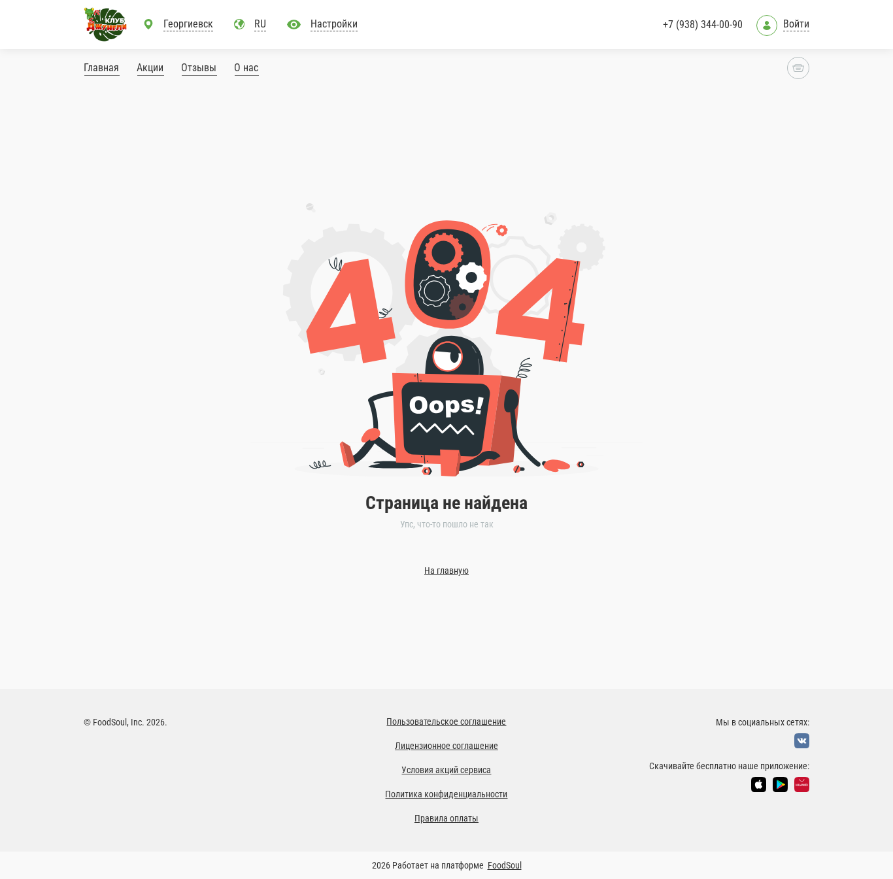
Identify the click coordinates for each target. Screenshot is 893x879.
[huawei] (801, 784)
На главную (446, 570)
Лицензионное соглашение (446, 745)
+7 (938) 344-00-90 (703, 24)
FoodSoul (505, 865)
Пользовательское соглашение (446, 721)
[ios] (758, 784)
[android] (780, 784)
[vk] (801, 740)
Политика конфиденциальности (446, 794)
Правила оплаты (446, 818)
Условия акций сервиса (446, 770)
